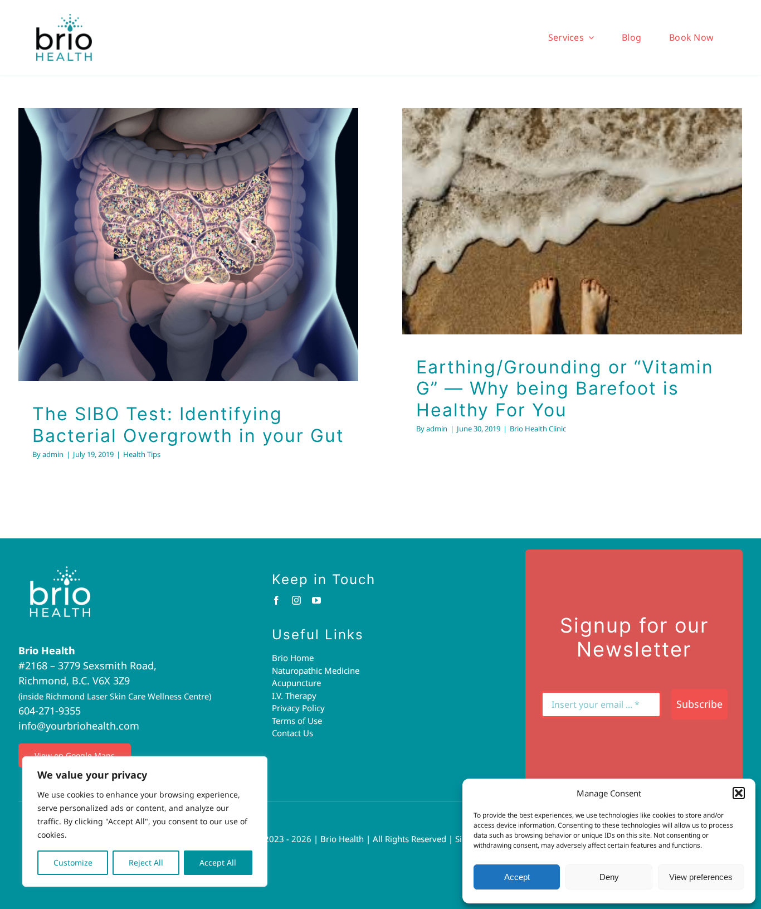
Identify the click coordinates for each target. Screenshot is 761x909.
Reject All (146, 862)
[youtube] (316, 600)
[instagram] (296, 600)
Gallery (203, 217)
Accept (517, 877)
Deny (609, 877)
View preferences (701, 877)
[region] (144, 821)
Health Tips (188, 277)
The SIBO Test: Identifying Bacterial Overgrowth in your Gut (174, 217)
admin (53, 454)
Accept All (217, 862)
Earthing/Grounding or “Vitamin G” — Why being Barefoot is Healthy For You (558, 184)
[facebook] (276, 600)
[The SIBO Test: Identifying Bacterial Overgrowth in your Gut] (188, 244)
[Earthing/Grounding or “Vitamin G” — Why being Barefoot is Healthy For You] (572, 221)
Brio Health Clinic (572, 262)
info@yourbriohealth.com (78, 725)
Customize (72, 862)
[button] (738, 793)
